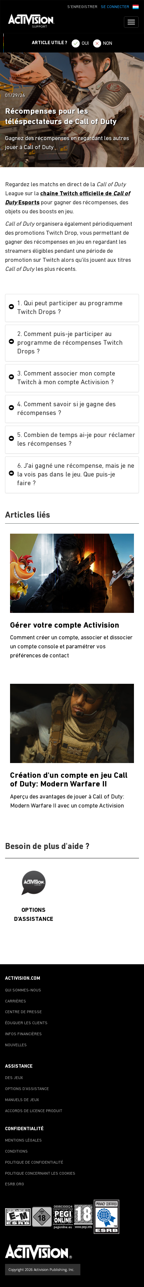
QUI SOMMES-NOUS (23, 990)
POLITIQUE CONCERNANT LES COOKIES (40, 1174)
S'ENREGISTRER (82, 7)
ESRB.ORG (14, 1184)
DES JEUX (14, 1078)
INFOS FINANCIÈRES (23, 1034)
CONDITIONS (16, 1152)
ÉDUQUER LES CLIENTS (26, 1023)
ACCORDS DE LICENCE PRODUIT (33, 1111)
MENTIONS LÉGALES (23, 1141)
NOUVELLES (16, 1045)
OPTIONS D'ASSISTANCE (27, 1089)
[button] (136, 6)
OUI (85, 43)
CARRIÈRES (15, 1001)
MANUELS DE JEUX (22, 1100)
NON (107, 43)
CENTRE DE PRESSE (23, 1012)
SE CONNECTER (115, 7)
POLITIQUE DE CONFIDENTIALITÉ (34, 1163)
